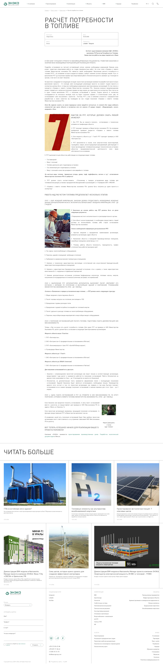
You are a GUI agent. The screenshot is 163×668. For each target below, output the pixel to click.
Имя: (5, 616)
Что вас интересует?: (10, 633)
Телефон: (7, 622)
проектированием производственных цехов (83, 434)
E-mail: (6, 627)
